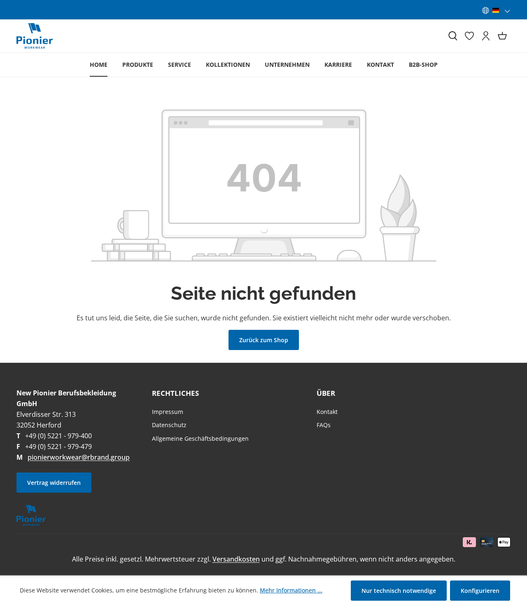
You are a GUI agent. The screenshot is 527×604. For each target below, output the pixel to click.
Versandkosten (236, 559)
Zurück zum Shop (263, 340)
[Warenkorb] (502, 36)
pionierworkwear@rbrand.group (79, 457)
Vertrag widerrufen (54, 482)
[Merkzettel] (469, 36)
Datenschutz (169, 425)
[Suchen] (453, 36)
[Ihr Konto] (486, 36)
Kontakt (327, 412)
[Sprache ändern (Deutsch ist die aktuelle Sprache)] (496, 10)
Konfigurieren (480, 591)
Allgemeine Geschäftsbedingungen (200, 438)
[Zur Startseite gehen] (34, 36)
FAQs (324, 425)
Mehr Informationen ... (291, 590)
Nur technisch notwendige (398, 591)
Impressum (167, 412)
